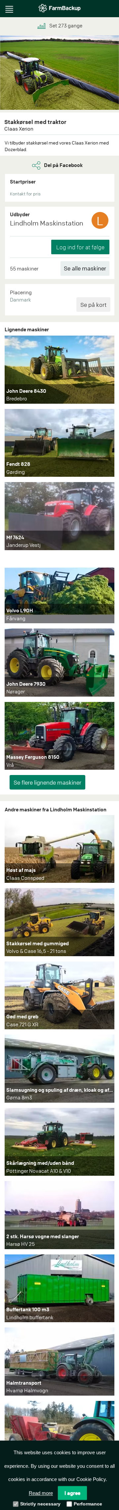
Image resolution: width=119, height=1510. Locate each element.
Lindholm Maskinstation (46, 223)
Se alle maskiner (85, 268)
